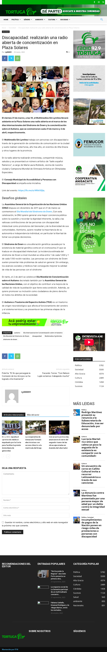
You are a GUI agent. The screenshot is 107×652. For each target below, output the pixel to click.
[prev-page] (3, 456)
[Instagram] (99, 2)
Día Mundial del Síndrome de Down (34, 211)
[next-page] (8, 456)
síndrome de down (10, 339)
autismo (17, 333)
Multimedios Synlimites (53, 336)
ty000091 (8, 52)
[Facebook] (94, 2)
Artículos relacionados (14, 415)
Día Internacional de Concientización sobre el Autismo (43, 333)
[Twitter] (103, 2)
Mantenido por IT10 (10, 649)
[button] (101, 19)
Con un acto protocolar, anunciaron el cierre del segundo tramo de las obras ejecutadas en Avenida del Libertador (59, 442)
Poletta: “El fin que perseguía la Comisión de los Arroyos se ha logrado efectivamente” (16, 376)
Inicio (4, 28)
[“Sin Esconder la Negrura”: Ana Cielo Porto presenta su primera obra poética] (43, 574)
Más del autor (33, 415)
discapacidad (37, 336)
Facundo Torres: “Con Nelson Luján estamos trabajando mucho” (53, 374)
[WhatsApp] (17, 58)
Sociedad (12, 28)
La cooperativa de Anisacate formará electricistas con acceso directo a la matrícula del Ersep (33, 442)
